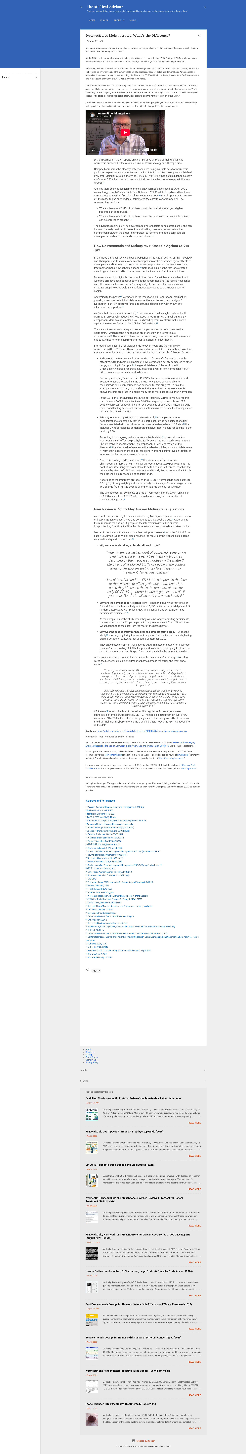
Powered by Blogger (145, 1441)
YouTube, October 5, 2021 (104, 868)
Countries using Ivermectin (171, 758)
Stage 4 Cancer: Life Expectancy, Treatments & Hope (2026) (121, 1403)
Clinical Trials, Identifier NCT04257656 (104, 841)
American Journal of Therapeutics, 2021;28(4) (108, 875)
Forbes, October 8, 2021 (98, 885)
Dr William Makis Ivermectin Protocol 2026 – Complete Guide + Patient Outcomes (133, 1098)
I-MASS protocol (188, 768)
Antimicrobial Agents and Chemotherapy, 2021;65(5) (110, 827)
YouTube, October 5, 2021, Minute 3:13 (105, 848)
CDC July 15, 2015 (96, 930)
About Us (119, 20)
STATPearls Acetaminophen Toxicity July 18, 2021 (110, 872)
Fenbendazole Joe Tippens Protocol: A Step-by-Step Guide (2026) (124, 1131)
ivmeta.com (182, 755)
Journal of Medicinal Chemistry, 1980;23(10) (107, 855)
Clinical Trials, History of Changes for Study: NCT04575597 (116, 899)
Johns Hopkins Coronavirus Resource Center (108, 923)
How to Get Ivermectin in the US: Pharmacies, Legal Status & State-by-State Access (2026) (139, 1271)
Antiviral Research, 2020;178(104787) (105, 862)
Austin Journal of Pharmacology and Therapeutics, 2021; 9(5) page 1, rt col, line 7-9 (125, 865)
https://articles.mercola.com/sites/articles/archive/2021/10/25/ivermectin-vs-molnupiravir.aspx (142, 731)
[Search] (205, 7)
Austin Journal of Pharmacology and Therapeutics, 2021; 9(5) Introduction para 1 (124, 851)
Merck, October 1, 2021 (110, 844)
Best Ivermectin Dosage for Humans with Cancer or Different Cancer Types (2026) (133, 1337)
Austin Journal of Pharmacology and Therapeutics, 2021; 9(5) (116, 807)
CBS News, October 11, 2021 (100, 909)
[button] (199, 36)
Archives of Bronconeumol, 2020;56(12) (105, 858)
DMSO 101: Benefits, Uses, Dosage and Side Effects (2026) (120, 1164)
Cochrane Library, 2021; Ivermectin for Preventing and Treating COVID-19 (120, 882)
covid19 (96, 971)
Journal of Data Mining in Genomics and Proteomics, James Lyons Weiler (120, 906)
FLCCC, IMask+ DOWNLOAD (100, 889)
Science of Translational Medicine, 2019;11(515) (108, 831)
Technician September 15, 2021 (101, 814)
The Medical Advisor (105, 7)
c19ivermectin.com (113, 755)
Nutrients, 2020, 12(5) (97, 944)
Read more (194, 1123)
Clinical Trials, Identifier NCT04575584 (104, 903)
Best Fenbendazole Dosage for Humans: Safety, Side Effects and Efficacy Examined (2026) (139, 1304)
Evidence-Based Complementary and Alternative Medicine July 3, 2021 (119, 950)
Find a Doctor (92, 1057)
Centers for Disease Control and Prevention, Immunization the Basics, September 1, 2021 (128, 933)
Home (92, 20)
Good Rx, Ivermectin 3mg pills (101, 892)
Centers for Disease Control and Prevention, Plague (111, 916)
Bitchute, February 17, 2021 (100, 957)
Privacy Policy (92, 1062)
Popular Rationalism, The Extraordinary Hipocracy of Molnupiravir (119, 896)
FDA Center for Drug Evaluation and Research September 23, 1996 (116, 821)
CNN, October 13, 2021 (98, 920)
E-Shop (104, 20)
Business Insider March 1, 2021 (100, 810)
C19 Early (92, 879)
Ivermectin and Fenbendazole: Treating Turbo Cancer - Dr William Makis (128, 1370)
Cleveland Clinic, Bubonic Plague (102, 913)
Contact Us (91, 1060)
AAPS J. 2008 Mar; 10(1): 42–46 (101, 817)
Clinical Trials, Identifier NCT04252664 (107, 838)
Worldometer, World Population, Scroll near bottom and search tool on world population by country (131, 927)
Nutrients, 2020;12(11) (98, 947)
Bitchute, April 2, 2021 (97, 954)
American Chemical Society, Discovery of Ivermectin (110, 824)
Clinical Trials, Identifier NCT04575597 (106, 834)
